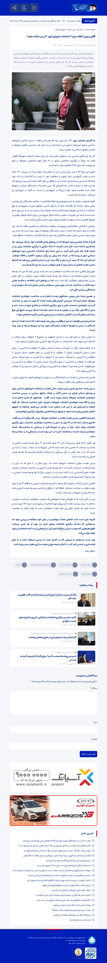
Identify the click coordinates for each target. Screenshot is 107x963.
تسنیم (20, 418)
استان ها (80, 29)
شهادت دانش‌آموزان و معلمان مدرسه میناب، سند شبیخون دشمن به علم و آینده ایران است (52, 870)
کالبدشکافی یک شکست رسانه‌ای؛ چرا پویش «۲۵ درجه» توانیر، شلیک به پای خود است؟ (54, 845)
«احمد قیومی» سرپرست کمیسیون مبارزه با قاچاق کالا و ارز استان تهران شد (59, 880)
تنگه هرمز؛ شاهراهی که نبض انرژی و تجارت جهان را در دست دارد (64, 900)
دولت (18, 565)
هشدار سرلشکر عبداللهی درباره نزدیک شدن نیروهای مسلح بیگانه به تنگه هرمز (57, 855)
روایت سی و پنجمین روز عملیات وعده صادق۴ (71, 910)
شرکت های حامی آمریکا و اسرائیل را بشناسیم (71, 890)
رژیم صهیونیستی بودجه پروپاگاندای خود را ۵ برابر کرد (68, 860)
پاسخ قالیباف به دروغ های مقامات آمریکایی (72, 915)
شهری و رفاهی (60, 29)
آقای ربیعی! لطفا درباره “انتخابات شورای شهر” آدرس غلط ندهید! (60, 36)
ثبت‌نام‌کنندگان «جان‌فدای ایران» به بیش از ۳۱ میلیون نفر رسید (64, 865)
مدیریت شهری (65, 574)
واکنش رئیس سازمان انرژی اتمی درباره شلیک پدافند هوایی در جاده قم (46, 596)
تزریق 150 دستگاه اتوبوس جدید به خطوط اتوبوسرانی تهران (66, 885)
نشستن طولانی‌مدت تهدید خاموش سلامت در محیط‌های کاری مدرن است (59, 875)
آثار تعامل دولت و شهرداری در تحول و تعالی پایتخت (52, 637)
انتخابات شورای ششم (40, 565)
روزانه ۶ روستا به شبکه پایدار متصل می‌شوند (72, 905)
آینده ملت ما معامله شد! (80, 920)
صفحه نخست (90, 29)
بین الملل (71, 29)
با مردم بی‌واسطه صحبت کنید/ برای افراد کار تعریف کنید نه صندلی (48, 658)
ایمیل (94, 739)
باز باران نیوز (72, 943)
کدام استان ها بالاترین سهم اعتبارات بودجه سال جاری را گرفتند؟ (63, 895)
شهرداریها (86, 574)
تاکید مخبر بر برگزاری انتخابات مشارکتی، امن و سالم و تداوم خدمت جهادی (47, 619)
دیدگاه (93, 688)
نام (95, 722)
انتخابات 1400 (65, 565)
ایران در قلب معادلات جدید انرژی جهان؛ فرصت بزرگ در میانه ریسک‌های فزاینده (57, 850)
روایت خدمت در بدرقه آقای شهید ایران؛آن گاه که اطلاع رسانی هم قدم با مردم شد (56, 841)
